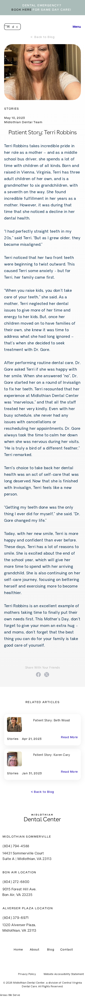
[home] (12, 26)
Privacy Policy (27, 974)
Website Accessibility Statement (64, 974)
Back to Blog (42, 791)
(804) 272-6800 (16, 882)
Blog (50, 949)
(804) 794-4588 (15, 846)
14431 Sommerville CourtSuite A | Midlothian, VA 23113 (27, 856)
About (34, 949)
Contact (66, 949)
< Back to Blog (42, 37)
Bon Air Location (19, 872)
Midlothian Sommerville (26, 836)
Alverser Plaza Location (27, 908)
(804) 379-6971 (15, 918)
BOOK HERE (21, 9)
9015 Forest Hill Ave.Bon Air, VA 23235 (19, 892)
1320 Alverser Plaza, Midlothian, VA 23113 (19, 928)
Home (18, 949)
